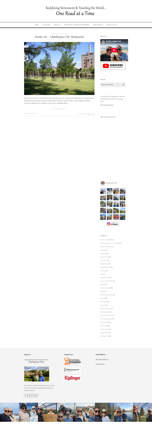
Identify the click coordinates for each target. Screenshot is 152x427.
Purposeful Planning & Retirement (76, 25)
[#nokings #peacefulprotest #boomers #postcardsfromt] (109, 191)
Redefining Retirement (106, 295)
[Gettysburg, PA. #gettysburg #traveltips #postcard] (103, 204)
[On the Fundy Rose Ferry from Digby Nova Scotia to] (116, 204)
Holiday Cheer (104, 264)
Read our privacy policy (106, 105)
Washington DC (104, 336)
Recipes (102, 291)
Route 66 (63, 33)
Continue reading (59, 109)
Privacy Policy (112, 25)
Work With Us (98, 25)
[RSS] (36, 395)
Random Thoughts (105, 288)
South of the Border (105, 308)
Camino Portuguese (105, 246)
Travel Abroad (104, 322)
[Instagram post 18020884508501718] (122, 210)
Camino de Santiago (105, 240)
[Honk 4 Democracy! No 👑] (116, 191)
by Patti (60, 40)
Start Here (46, 25)
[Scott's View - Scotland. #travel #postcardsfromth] (122, 217)
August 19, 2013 (48, 40)
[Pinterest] (29, 395)
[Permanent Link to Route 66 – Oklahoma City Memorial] (59, 94)
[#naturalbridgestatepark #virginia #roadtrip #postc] (109, 197)
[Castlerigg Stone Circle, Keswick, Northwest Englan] (109, 210)
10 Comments (70, 40)
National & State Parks (106, 281)
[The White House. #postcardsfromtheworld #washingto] (109, 204)
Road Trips (56, 33)
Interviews (103, 270)
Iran (101, 274)
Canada (102, 250)
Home (37, 25)
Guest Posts (103, 260)
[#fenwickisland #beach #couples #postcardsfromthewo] (103, 191)
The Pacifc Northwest (106, 319)
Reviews (102, 298)
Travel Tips (103, 326)
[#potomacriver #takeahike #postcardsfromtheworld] (116, 197)
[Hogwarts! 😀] (109, 217)
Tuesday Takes (104, 329)
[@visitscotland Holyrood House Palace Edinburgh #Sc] (103, 217)
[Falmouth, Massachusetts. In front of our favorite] (103, 197)
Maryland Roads (104, 277)
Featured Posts (104, 257)
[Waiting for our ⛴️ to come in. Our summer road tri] (103, 210)
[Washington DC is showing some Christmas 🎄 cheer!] (122, 197)
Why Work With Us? (102, 360)
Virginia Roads (104, 332)
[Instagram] (33, 395)
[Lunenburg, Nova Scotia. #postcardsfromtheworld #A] (122, 204)
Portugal (102, 284)
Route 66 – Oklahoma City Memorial (59, 37)
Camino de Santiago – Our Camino (109, 243)
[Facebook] (25, 395)
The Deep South (104, 312)
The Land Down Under (106, 315)
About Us (57, 25)
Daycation (103, 253)
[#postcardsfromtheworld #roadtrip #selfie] (122, 191)
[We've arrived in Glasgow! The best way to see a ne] (116, 217)
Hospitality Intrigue (105, 267)
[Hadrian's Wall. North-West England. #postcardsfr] (116, 210)
